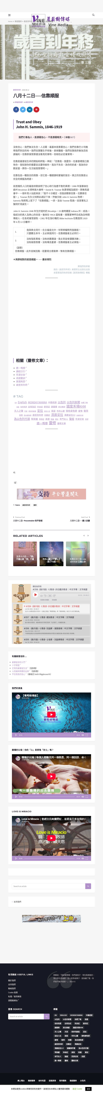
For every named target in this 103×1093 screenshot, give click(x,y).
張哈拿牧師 (71, 410)
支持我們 (17, 902)
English (22, 402)
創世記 (47, 406)
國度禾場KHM (76, 406)
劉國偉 (54, 406)
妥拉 (40, 410)
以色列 (62, 402)
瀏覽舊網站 (13, 1000)
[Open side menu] (9, 15)
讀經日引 (20, 371)
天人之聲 (18, 410)
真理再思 (20, 381)
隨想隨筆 (31, 1081)
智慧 (21, 415)
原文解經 (61, 407)
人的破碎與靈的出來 (20, 671)
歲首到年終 (28, 21)
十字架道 (15, 665)
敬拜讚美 (62, 1081)
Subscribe (44, 600)
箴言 (56, 419)
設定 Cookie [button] (77, 1089)
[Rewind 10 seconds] (45, 596)
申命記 (41, 419)
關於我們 (12, 980)
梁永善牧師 (27, 415)
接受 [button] (88, 1089)
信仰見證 (23, 407)
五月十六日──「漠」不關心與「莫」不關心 (25, 559)
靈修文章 (61, 423)
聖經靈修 (18, 21)
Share (54, 600)
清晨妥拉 (57, 415)
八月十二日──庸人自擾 (80, 520)
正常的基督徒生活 (19, 668)
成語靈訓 (20, 378)
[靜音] (83, 735)
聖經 (71, 418)
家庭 (53, 411)
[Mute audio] (41, 596)
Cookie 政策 (13, 992)
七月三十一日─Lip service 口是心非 (78, 560)
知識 (52, 419)
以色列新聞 (73, 402)
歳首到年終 (38, 415)
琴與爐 (34, 419)
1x (50, 596)
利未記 (40, 407)
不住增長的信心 (18, 674)
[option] (51, 609)
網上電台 (21, 1081)
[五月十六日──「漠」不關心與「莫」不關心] (25, 554)
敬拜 (86, 410)
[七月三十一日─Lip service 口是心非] (78, 554)
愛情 (80, 411)
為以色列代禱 (22, 419)
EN (16, 403)
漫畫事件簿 (79, 415)
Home (10, 21)
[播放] (16, 735)
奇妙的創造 (32, 411)
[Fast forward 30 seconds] (54, 596)
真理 (47, 419)
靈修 (52, 423)
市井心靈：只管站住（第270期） (51, 560)
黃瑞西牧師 (19, 102)
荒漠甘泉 (20, 374)
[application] (51, 715)
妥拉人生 (47, 411)
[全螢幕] (87, 735)
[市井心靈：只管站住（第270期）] (51, 554)
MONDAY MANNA (37, 402)
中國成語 (52, 402)
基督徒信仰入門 (18, 662)
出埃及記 (32, 406)
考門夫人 (64, 419)
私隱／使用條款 (14, 996)
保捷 (17, 407)
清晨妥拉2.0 (69, 415)
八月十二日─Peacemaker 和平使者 (28, 520)
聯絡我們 (12, 988)
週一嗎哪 (20, 368)
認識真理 (52, 1081)
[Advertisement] (51, 5)
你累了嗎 (84, 403)
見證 (86, 419)
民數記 (47, 415)
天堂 (25, 411)
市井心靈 (61, 411)
